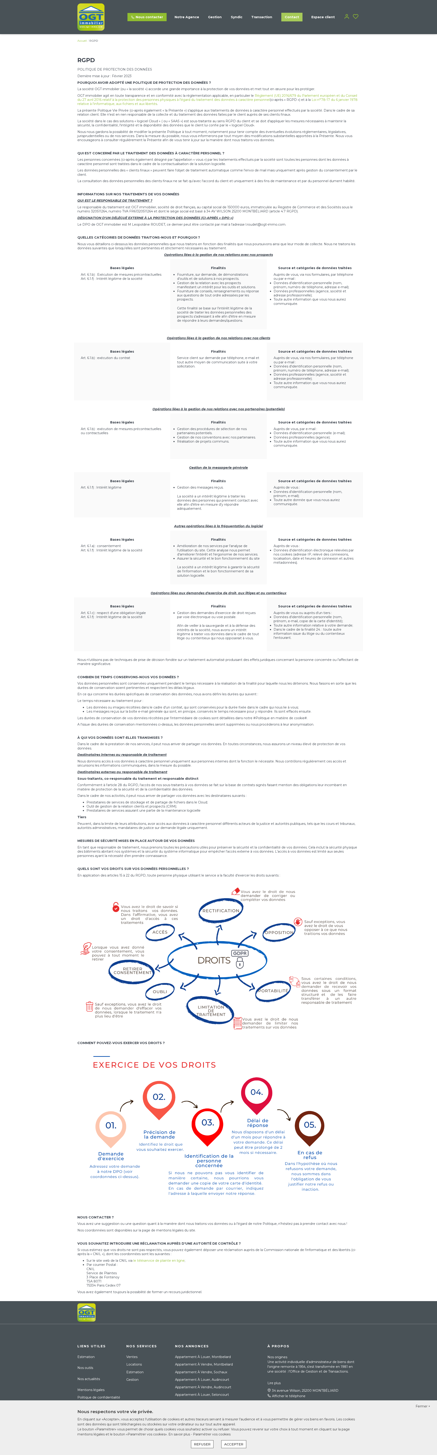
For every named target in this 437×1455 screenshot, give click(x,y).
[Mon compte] (347, 17)
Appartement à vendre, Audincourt (203, 1387)
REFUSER (202, 1444)
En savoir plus (179, 1434)
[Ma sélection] (355, 17)
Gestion (215, 17)
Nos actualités (88, 1379)
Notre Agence (187, 17)
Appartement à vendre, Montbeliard (204, 1364)
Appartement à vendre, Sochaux (201, 1372)
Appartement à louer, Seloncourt (202, 1395)
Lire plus (274, 1383)
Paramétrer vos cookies (212, 1434)
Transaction (261, 17)
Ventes (131, 1357)
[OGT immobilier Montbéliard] (90, 17)
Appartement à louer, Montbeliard (203, 1357)
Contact (292, 17)
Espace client (323, 17)
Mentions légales (90, 1390)
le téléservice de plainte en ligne (159, 1261)
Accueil (82, 40)
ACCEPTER (233, 1444)
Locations (134, 1364)
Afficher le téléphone (288, 1396)
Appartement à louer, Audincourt (202, 1380)
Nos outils (85, 1368)
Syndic (236, 17)
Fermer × (423, 1406)
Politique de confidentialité (98, 1397)
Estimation (86, 1357)
